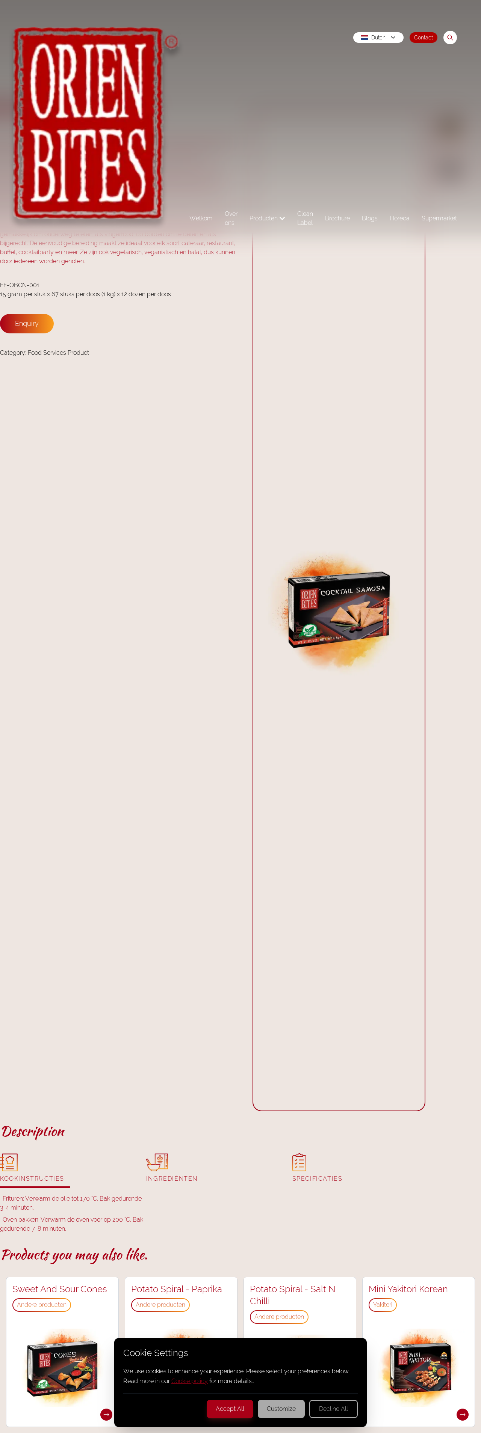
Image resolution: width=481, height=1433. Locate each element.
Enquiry (27, 323)
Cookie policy (189, 1381)
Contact (423, 38)
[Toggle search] (450, 37)
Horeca (400, 218)
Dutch (378, 38)
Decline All (333, 1408)
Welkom (201, 218)
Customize (281, 1408)
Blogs (370, 218)
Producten (264, 218)
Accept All (230, 1408)
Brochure (337, 218)
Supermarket (439, 218)
